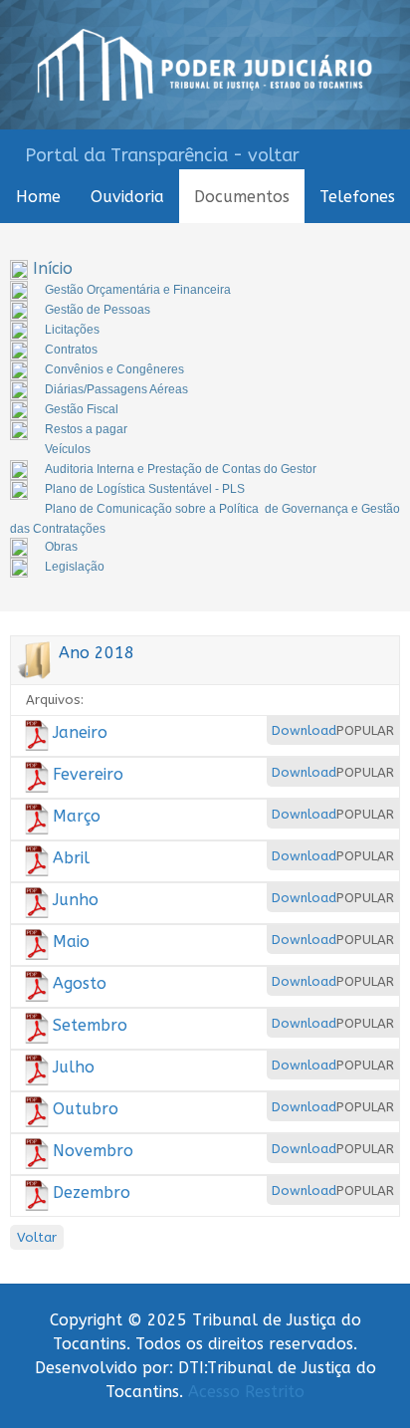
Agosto (79, 983)
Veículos (68, 449)
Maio (71, 941)
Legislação (74, 567)
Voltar (37, 1237)
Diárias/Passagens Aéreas (116, 389)
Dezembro (91, 1192)
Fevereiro (88, 774)
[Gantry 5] (205, 65)
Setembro (90, 1025)
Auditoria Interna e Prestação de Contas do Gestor (180, 469)
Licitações (72, 330)
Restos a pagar (86, 429)
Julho (74, 1067)
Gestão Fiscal (81, 409)
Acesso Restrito (246, 1391)
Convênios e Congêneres (114, 369)
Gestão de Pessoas (97, 310)
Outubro (85, 1108)
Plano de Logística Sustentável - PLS (145, 489)
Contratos (71, 350)
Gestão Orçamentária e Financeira (138, 290)
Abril (71, 857)
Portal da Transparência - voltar (162, 155)
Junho (76, 899)
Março (77, 816)
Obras (61, 547)
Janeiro (80, 732)
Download (304, 730)
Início (53, 268)
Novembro (93, 1150)
